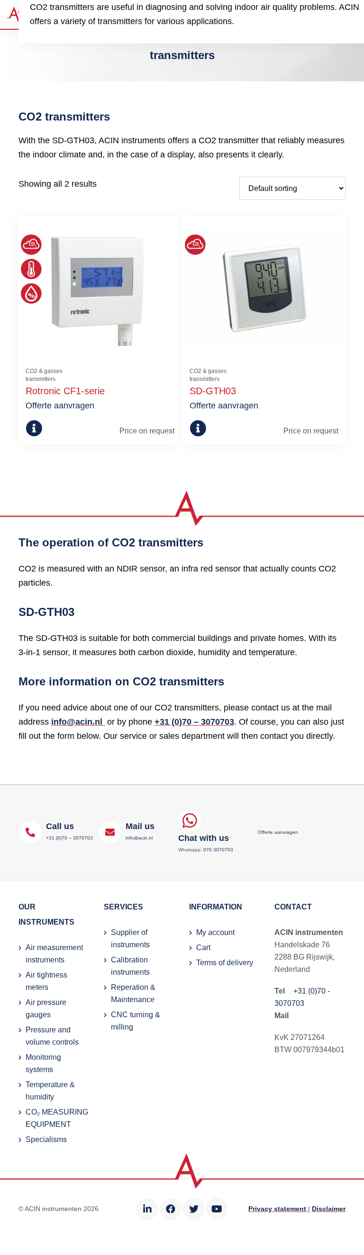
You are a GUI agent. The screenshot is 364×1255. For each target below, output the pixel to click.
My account (215, 932)
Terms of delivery (224, 963)
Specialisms (46, 1139)
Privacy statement (278, 1208)
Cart (203, 947)
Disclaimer (329, 1208)
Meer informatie (42, 428)
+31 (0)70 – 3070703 (194, 722)
